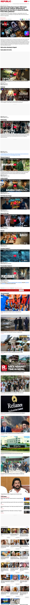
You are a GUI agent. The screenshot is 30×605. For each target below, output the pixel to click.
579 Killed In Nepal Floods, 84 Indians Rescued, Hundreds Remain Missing (12, 372)
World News (2, 333)
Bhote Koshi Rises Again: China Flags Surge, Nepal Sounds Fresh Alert (12, 507)
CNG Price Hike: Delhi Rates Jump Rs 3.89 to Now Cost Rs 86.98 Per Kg (12, 503)
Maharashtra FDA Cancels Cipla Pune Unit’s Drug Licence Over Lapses (12, 453)
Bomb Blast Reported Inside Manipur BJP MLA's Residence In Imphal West (12, 473)
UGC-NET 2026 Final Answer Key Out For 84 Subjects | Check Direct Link (12, 392)
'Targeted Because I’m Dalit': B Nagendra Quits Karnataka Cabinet (11, 494)
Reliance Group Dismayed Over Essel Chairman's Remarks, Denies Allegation (13, 413)
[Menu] (28, 1)
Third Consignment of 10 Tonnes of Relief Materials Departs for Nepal (12, 352)
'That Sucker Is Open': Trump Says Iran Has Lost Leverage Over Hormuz (12, 433)
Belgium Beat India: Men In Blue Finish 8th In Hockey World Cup (11, 311)
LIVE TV (26, 1)
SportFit (2, 313)
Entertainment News (3, 19)
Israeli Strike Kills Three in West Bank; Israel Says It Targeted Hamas (11, 332)
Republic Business (3, 414)
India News (2, 495)
